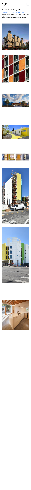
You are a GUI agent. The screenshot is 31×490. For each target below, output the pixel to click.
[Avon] (15, 342)
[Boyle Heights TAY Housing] (15, 114)
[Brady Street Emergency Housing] (15, 163)
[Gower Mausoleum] (15, 51)
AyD (4, 4)
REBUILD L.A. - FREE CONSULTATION (13, 12)
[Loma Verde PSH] (15, 223)
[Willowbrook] (15, 146)
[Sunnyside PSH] (15, 282)
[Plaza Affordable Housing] (15, 82)
